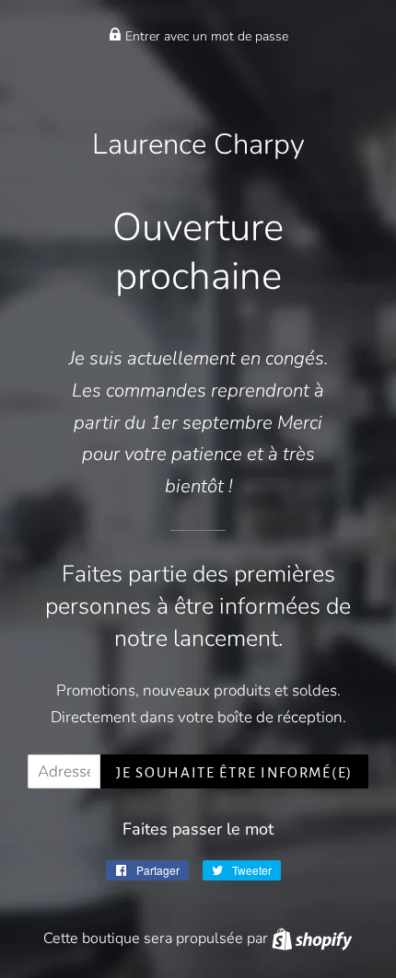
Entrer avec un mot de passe (205, 36)
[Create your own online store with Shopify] (312, 938)
